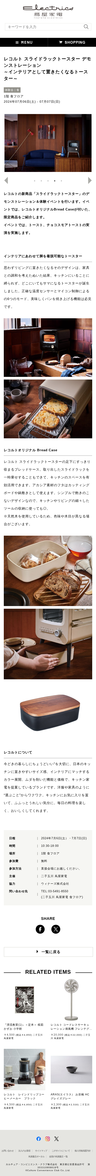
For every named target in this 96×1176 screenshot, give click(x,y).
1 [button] (34, 181)
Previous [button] (4, 180)
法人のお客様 (24, 1150)
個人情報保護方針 (83, 1150)
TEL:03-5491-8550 (54, 891)
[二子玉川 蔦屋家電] (48, 16)
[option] (48, 143)
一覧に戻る (51, 952)
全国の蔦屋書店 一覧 (58, 1156)
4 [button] (54, 181)
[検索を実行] (85, 28)
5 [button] (61, 181)
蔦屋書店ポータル (36, 1156)
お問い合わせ (8, 1150)
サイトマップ (41, 1150)
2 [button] (41, 181)
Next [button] (91, 180)
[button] (24, 42)
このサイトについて (61, 1150)
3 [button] (48, 181)
